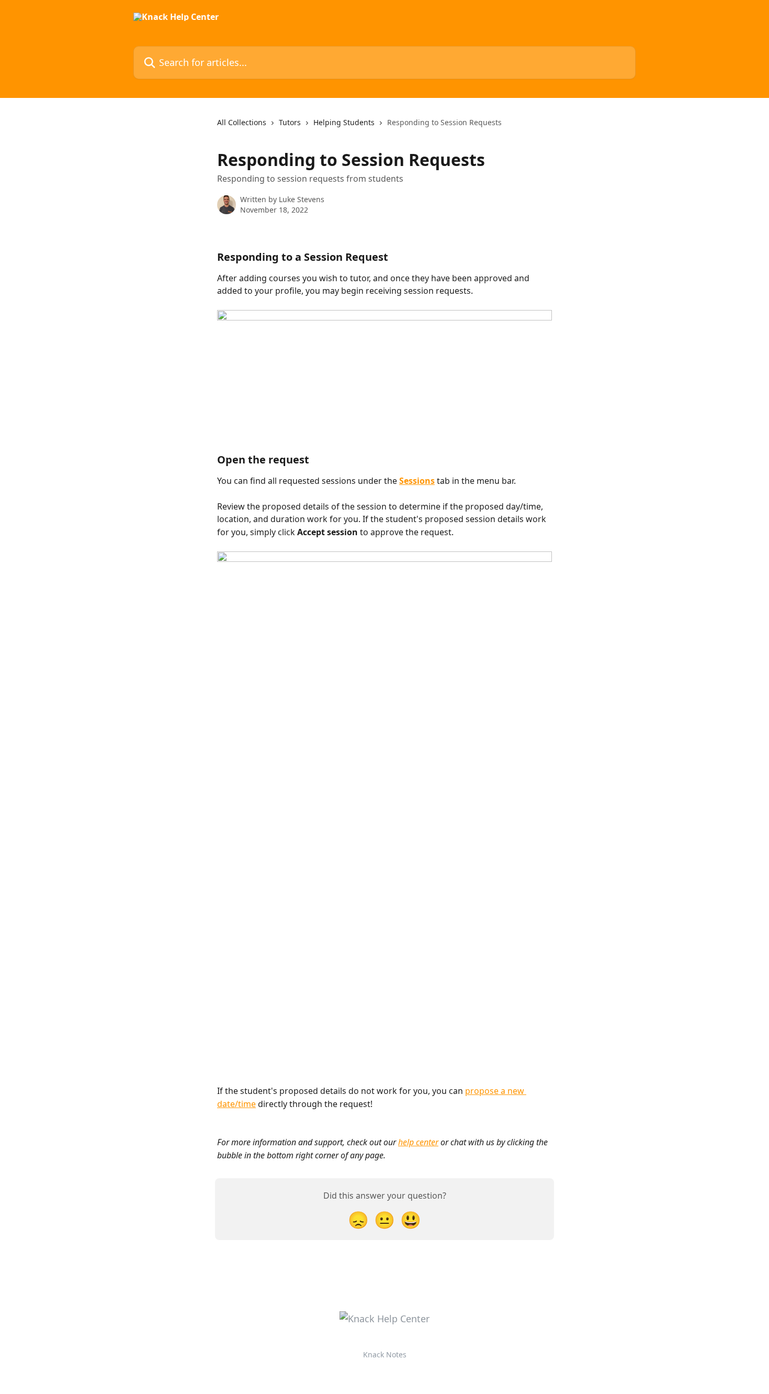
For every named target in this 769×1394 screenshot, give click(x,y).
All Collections (241, 122)
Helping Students (344, 122)
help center (418, 1142)
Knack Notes (384, 1354)
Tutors (290, 122)
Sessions (417, 480)
